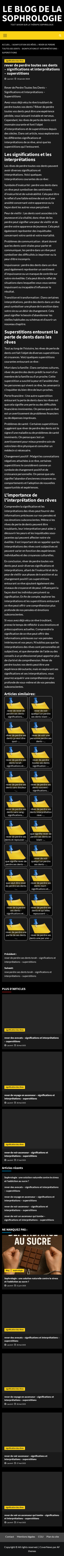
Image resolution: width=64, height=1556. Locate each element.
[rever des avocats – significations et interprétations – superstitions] (32, 1014)
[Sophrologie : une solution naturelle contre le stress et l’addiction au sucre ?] (32, 1255)
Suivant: (28, 972)
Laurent (10, 79)
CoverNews (46, 1547)
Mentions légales (26, 1536)
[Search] (60, 35)
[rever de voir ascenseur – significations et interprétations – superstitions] (32, 1129)
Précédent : (30, 958)
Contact (9, 1536)
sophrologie (18, 1270)
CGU (40, 1536)
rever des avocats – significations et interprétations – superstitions (31, 1189)
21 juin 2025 (21, 1285)
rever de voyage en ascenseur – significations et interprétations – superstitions (29, 1097)
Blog (7, 1270)
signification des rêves (15, 61)
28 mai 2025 (21, 1045)
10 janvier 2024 (23, 79)
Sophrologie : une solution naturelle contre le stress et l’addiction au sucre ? (31, 1179)
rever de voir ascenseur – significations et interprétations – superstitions (26, 1154)
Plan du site (52, 1536)
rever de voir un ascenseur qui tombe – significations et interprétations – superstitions (29, 1218)
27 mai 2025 (21, 1160)
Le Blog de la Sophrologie (32, 14)
